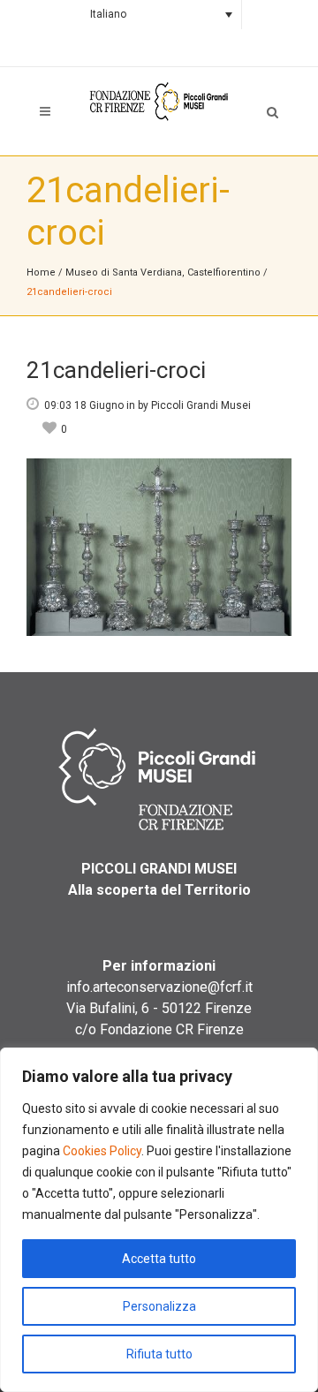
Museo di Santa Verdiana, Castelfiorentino (163, 272)
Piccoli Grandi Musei (201, 405)
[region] (159, 1220)
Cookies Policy (102, 1151)
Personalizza (159, 1306)
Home (41, 272)
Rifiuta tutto (159, 1354)
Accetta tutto (159, 1259)
